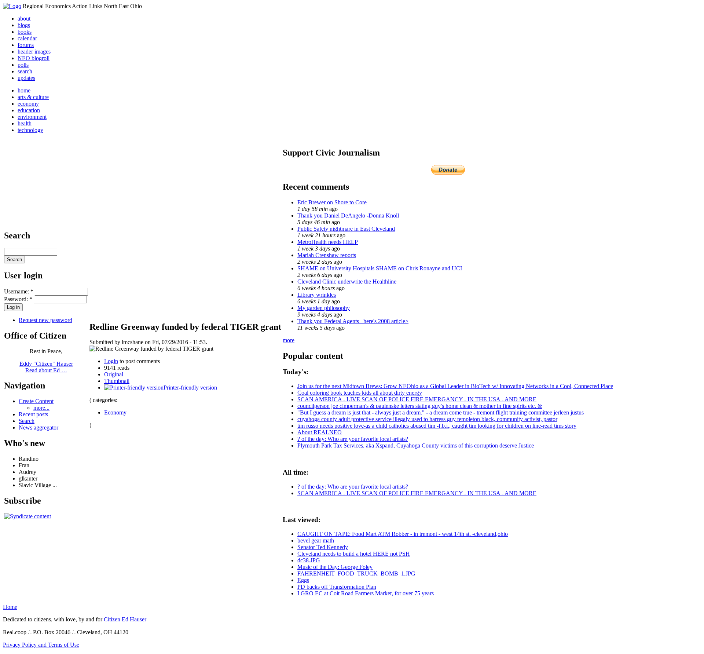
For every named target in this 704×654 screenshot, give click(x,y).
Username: (18, 291)
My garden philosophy (323, 308)
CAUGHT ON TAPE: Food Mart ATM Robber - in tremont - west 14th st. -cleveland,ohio (402, 534)
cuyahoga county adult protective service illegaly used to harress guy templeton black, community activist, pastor (427, 419)
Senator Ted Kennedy (322, 547)
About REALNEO (319, 432)
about (24, 18)
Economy (115, 412)
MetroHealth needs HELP (327, 242)
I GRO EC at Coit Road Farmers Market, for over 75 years (365, 593)
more (288, 340)
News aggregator (38, 427)
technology (30, 130)
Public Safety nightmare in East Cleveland (346, 229)
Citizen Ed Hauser (125, 619)
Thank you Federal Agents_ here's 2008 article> (352, 321)
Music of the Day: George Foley (335, 567)
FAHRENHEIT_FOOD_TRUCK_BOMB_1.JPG (356, 573)
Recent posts (33, 414)
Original (113, 374)
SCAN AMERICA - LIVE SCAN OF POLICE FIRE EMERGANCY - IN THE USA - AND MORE (416, 399)
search (25, 71)
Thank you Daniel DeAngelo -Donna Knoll (348, 215)
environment (32, 117)
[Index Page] (12, 6)
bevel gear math (315, 540)
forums (26, 45)
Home (10, 607)
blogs (24, 25)
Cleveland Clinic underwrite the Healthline (346, 281)
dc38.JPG (308, 560)
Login (111, 361)
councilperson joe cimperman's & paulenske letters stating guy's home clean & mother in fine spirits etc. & (419, 406)
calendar (27, 38)
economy (28, 104)
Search (26, 421)
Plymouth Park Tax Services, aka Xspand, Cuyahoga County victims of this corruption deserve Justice (415, 445)
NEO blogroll (34, 58)
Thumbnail (116, 381)
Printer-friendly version (190, 387)
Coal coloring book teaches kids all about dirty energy (359, 393)
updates (26, 78)
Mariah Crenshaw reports (326, 255)
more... (41, 408)
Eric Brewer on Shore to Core (332, 202)
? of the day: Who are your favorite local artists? (352, 439)
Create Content (36, 401)
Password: (18, 299)
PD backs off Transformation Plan (336, 587)
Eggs (303, 580)
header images (34, 51)
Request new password (45, 320)
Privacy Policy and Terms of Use (41, 645)
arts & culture (33, 97)
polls (23, 65)
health (25, 123)
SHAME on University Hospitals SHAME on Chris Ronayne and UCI (379, 268)
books (25, 32)
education (29, 110)
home (24, 90)
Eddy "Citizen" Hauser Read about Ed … (46, 367)
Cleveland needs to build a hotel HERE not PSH (353, 554)
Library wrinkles (316, 295)
